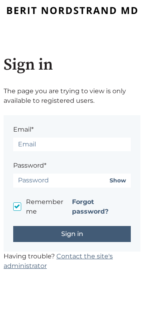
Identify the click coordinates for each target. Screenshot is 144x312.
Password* (29, 165)
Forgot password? (90, 206)
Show (118, 180)
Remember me (44, 206)
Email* (23, 129)
